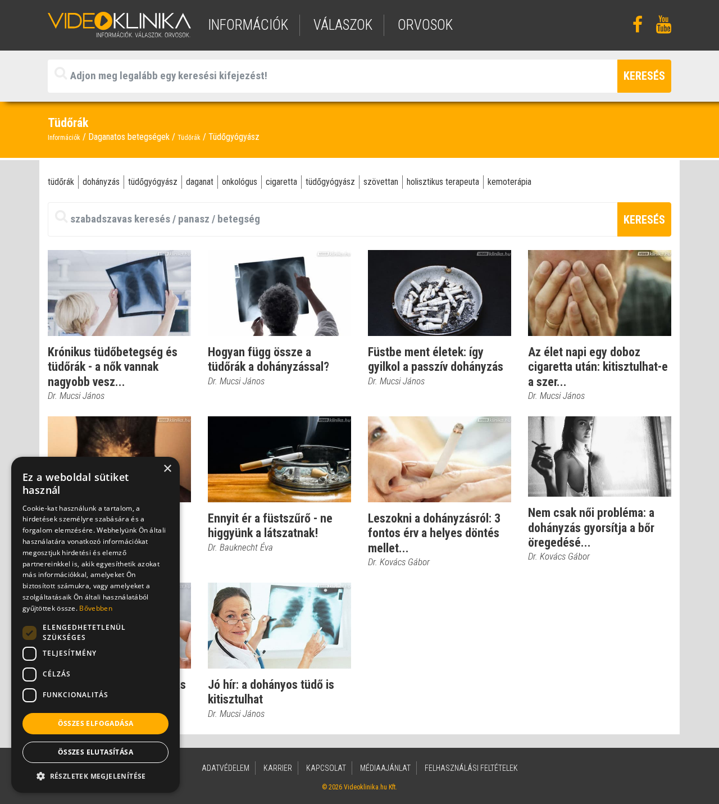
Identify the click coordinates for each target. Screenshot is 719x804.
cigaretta (281, 181)
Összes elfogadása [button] (96, 723)
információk (248, 25)
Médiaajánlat (385, 768)
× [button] (167, 469)
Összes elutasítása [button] (95, 752)
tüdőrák (61, 181)
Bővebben (95, 608)
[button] (95, 776)
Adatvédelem (225, 768)
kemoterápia (509, 181)
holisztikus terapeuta (443, 181)
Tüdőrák (189, 138)
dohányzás (101, 181)
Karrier (277, 768)
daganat (199, 181)
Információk (64, 138)
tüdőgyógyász (153, 181)
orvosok (425, 25)
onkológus (239, 181)
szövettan (380, 181)
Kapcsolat (326, 768)
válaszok (342, 25)
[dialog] (95, 625)
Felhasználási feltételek (471, 768)
